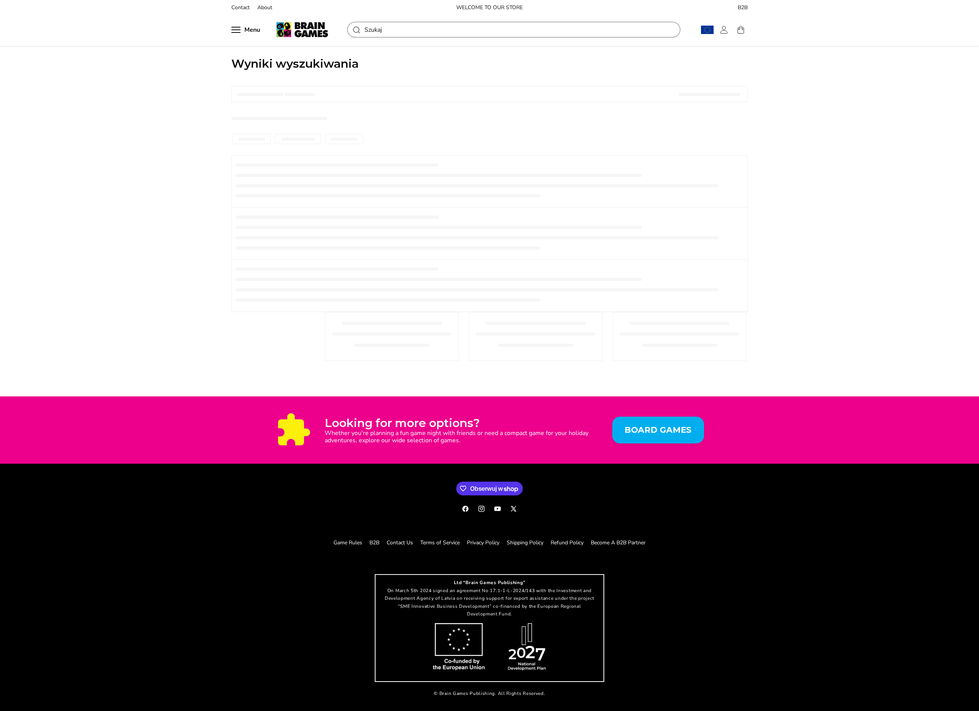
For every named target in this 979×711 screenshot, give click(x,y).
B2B (743, 8)
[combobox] (514, 29)
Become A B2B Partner (618, 542)
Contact (240, 8)
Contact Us (400, 542)
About (264, 8)
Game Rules (347, 542)
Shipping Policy (525, 542)
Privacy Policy (483, 542)
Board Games (657, 430)
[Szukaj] (356, 29)
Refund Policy (567, 542)
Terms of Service (440, 542)
